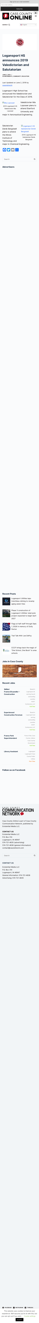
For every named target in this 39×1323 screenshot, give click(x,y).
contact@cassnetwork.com (13, 848)
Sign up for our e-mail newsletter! (19, 1)
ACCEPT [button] (19, 1319)
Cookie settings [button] (29, 1316)
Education (25, 76)
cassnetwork (7, 85)
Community (17, 76)
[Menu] (36, 16)
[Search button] (35, 159)
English (24, 24)
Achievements (7, 76)
